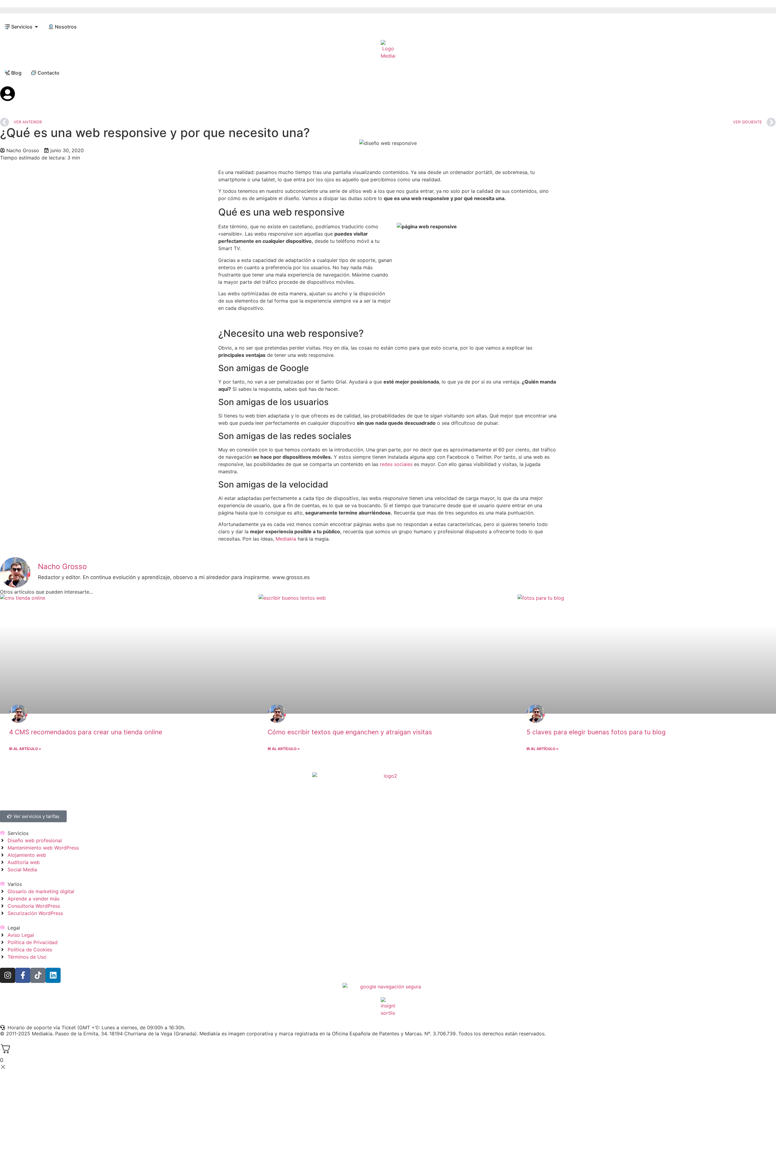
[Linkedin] (53, 975)
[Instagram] (7, 975)
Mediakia (287, 539)
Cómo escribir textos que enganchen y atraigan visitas (350, 732)
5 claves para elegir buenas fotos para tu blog (596, 732)
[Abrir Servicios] (36, 26)
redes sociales (397, 464)
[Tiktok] (37, 975)
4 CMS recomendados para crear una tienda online (85, 732)
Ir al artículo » (25, 748)
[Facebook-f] (22, 975)
